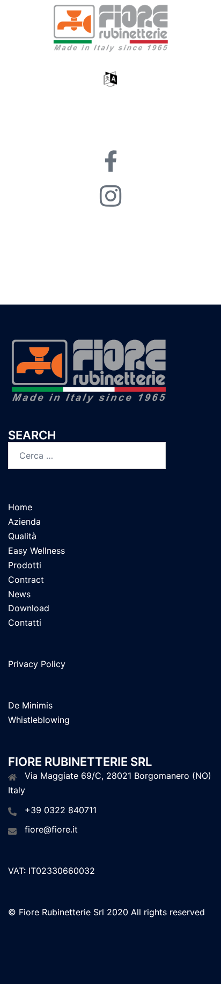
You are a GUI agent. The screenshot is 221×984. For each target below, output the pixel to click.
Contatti (24, 622)
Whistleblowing (39, 719)
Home (20, 507)
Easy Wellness (36, 550)
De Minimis (30, 705)
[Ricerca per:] (87, 455)
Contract (26, 579)
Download (28, 608)
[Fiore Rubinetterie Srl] (110, 28)
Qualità (22, 536)
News (19, 594)
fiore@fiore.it (51, 829)
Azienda (24, 521)
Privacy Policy (36, 664)
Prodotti (24, 565)
